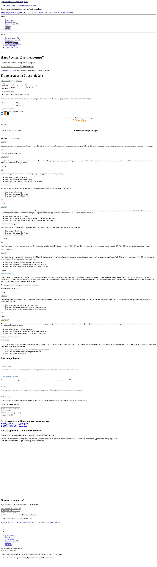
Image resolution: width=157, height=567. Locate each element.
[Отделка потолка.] (2, 242)
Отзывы (8, 26)
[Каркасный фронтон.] (8, 274)
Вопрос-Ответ (10, 22)
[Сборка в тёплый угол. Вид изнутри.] (6, 157)
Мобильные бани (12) (13, 44)
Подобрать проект (11, 45)
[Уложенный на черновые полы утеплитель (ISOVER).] (6, 207)
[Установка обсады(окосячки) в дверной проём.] (4, 320)
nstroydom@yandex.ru (8, 13)
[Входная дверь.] (8, 320)
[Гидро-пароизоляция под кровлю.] (4, 274)
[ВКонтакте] (2, 113)
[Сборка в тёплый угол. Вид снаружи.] (8, 157)
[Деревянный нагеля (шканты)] (2, 170)
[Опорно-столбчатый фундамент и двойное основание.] (2, 142)
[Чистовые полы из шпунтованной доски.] (4, 207)
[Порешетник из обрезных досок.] (6, 274)
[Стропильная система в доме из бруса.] (2, 274)
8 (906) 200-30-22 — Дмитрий (27, 13)
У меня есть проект (12, 47)
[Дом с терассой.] (8, 341)
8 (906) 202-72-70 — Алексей (49, 13)
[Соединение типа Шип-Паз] (4, 157)
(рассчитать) (11, 108)
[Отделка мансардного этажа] (4, 253)
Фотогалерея (9, 539)
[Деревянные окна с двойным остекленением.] (2, 296)
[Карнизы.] (12, 274)
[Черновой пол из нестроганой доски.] (2, 207)
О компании (9, 20)
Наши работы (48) (11, 24)
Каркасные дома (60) (12, 40)
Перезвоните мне (66, 13)
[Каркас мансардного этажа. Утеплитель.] (2, 253)
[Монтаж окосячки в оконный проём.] (6, 296)
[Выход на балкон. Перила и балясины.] (2, 341)
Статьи (7, 537)
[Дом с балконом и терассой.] (6, 341)
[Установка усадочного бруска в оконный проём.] (4, 296)
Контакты (8, 30)
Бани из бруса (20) (11, 42)
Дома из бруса (13, 70)
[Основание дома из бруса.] (4, 142)
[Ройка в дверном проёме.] (2, 320)
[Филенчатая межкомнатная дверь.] (6, 320)
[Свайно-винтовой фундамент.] (6, 142)
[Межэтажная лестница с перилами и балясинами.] (4, 341)
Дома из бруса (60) (12, 38)
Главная (4, 70)
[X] (8, 113)
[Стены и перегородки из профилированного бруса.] (2, 157)
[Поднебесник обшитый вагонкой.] (10, 274)
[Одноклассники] (5, 113)
